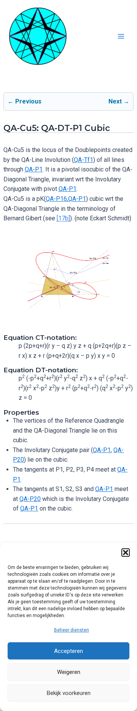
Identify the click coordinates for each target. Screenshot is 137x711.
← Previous (24, 101)
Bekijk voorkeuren (69, 693)
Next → (118, 101)
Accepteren (68, 651)
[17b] (63, 218)
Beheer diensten (71, 630)
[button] (125, 552)
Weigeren (68, 672)
